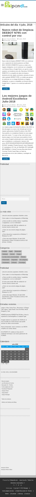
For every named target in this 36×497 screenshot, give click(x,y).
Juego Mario (5, 392)
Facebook (13, 493)
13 (19, 354)
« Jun (2, 363)
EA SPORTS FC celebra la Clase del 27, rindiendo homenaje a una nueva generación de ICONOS (14, 333)
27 (19, 359)
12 (15, 354)
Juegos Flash (5, 390)
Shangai (26, 488)
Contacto (27, 493)
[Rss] (14, 485)
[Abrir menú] (2, 5)
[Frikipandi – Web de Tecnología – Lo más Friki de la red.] (18, 4)
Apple (10, 251)
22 (27, 356)
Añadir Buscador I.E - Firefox (24, 491)
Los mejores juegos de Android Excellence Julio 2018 (17, 98)
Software (14, 262)
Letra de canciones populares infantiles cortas (15, 215)
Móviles (24, 106)
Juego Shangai (6, 394)
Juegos (18, 106)
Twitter (7, 493)
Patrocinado (5, 259)
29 (27, 359)
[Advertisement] (15, 178)
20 (19, 356)
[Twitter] (18, 485)
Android (6, 106)
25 (11, 359)
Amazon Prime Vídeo (6, 469)
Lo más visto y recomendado (10, 257)
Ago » (7, 363)
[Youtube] (21, 485)
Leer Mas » (5, 88)
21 (23, 356)
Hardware (14, 40)
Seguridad (14, 259)
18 (11, 356)
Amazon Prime (5, 467)
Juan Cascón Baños (9, 39)
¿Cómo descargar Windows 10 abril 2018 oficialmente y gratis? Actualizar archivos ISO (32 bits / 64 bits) (15, 240)
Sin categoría (23, 259)
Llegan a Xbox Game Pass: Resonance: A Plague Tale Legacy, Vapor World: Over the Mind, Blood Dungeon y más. (15, 309)
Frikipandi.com (14, 480)
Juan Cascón (23, 480)
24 (7, 359)
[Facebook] (16, 485)
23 (3, 359)
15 (27, 354)
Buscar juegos (5, 381)
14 (23, 354)
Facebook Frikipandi (7, 389)
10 (7, 354)
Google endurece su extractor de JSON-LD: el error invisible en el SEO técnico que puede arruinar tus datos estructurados (14, 321)
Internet (12, 254)
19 (15, 356)
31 (7, 361)
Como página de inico (7, 387)
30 (3, 361)
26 (15, 359)
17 (7, 356)
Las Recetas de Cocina (8, 383)
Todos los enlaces (6, 399)
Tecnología (22, 262)
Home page (9, 488)
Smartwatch (5, 262)
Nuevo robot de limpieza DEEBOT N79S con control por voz (17, 32)
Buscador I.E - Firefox (7, 385)
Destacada (7, 40)
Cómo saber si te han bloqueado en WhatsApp (15, 218)
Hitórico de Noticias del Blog (9, 402)
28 (23, 359)
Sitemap (20, 493)
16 (3, 356)
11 (11, 354)
